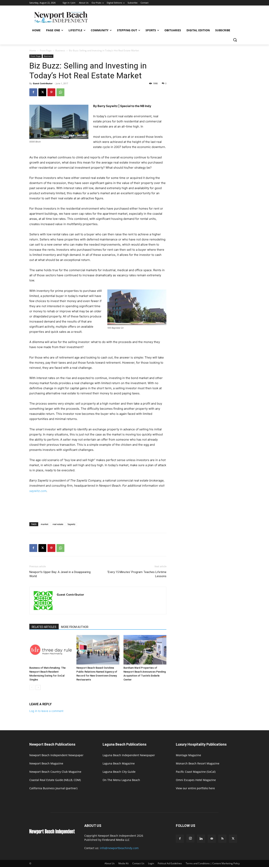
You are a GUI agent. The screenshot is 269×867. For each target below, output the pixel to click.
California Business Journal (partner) (53, 788)
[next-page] (38, 687)
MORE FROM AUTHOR (74, 627)
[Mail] (212, 839)
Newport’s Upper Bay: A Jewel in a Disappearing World (60, 574)
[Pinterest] (51, 92)
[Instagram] (190, 838)
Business (60, 50)
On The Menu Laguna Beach (121, 780)
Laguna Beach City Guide (119, 772)
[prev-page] (31, 687)
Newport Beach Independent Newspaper (56, 755)
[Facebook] (33, 92)
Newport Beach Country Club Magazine (55, 772)
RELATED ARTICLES (44, 627)
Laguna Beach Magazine (119, 763)
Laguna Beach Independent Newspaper (129, 755)
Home (32, 50)
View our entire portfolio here (195, 788)
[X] (42, 92)
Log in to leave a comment (46, 711)
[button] (235, 39)
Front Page (46, 50)
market (44, 524)
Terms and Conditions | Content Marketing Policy (213, 863)
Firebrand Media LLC (116, 840)
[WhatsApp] (60, 92)
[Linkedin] (201, 839)
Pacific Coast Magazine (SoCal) (195, 772)
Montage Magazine (188, 755)
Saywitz (71, 524)
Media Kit (123, 863)
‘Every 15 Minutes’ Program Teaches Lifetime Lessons (136, 574)
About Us (110, 863)
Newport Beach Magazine (46, 763)
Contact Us (138, 863)
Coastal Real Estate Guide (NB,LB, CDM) (55, 780)
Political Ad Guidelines (170, 863)
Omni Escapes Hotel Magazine (196, 780)
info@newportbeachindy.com (119, 848)
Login (151, 863)
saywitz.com (37, 491)
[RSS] (222, 839)
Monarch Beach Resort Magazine (197, 763)
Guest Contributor (43, 83)
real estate (58, 524)
